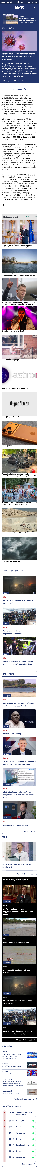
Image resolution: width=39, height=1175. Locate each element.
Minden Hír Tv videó (24, 1040)
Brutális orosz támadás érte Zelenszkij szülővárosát (18, 601)
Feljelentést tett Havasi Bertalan (15, 825)
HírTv (3, 28)
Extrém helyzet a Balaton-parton (16, 942)
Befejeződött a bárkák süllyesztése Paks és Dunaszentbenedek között (26, 22)
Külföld (11, 28)
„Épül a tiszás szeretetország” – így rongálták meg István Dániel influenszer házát (18, 794)
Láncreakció (7, 1091)
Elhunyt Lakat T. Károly (12, 734)
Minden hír (28, 831)
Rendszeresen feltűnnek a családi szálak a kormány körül (16, 865)
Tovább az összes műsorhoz (24, 1099)
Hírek (5, 597)
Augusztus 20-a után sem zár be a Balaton (16, 971)
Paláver (5, 758)
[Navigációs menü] (4, 8)
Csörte (5, 1071)
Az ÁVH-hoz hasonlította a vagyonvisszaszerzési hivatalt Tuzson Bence (18, 911)
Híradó (5, 1052)
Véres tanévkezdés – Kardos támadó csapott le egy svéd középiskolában (18, 662)
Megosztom (17, 89)
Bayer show (7, 1079)
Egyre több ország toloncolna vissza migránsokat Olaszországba (17, 632)
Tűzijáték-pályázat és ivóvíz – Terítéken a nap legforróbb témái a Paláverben (19, 762)
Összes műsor (27, 1164)
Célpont (5, 1064)
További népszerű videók (26, 874)
